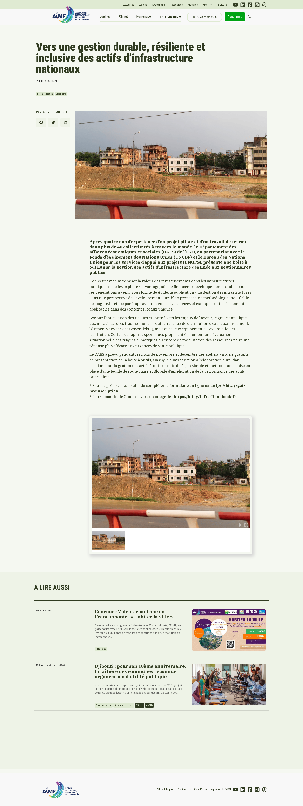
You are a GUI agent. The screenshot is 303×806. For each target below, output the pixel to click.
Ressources (176, 4)
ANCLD (149, 705)
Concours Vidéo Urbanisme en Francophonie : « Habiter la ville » (134, 614)
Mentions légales (199, 789)
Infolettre (222, 4)
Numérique (143, 16)
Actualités (128, 4)
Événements (158, 4)
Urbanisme (61, 94)
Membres (193, 4)
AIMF (205, 4)
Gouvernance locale (123, 705)
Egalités (105, 16)
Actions (143, 4)
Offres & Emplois (166, 789)
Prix (38, 610)
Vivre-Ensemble (170, 16)
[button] (41, 122)
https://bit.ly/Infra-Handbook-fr (205, 396)
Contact (182, 789)
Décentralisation (45, 94)
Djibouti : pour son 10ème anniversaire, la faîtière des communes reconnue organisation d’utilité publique (140, 671)
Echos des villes (45, 665)
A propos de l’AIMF (221, 789)
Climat (123, 16)
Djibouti (139, 705)
